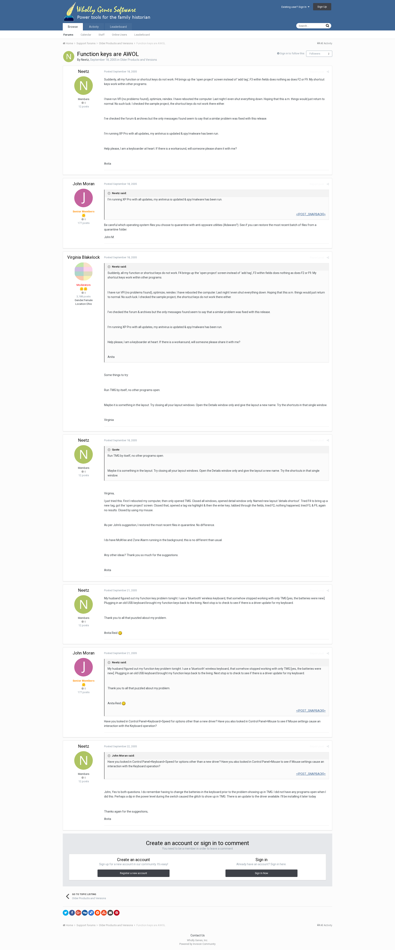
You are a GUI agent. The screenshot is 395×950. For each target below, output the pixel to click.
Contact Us (198, 935)
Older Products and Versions (138, 59)
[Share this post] (328, 71)
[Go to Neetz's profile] (68, 56)
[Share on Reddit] (97, 913)
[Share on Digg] (85, 913)
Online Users (119, 34)
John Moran (83, 183)
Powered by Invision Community (197, 944)
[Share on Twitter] (66, 913)
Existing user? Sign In (294, 6)
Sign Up (322, 6)
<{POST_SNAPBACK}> (311, 214)
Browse (73, 26)
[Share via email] (110, 913)
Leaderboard (142, 34)
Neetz (85, 59)
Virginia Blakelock (83, 257)
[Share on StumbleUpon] (104, 913)
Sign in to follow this (292, 53)
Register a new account (133, 873)
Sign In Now (261, 873)
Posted (120, 71)
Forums (68, 34)
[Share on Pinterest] (117, 913)
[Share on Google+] (78, 913)
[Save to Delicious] (91, 913)
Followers (314, 53)
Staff (102, 34)
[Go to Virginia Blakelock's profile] (83, 271)
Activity (94, 26)
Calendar (86, 34)
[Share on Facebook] (72, 913)
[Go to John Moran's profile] (83, 198)
